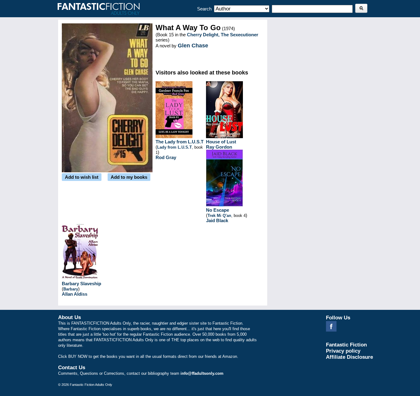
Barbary (70, 289)
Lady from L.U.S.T (174, 147)
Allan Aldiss (74, 294)
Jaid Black (217, 220)
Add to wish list (81, 177)
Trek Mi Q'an (219, 215)
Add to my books (129, 177)
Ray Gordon (219, 147)
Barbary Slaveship (81, 283)
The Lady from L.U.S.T (180, 141)
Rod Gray (166, 157)
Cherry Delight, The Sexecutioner (222, 34)
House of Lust (221, 141)
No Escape (217, 210)
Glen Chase (193, 45)
